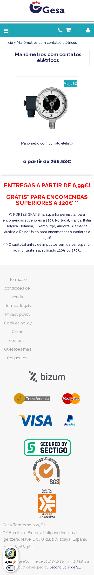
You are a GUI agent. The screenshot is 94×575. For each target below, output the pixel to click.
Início (9, 43)
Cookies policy (18, 323)
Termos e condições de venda (17, 288)
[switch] (10, 568)
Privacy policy (17, 314)
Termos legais (18, 305)
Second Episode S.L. (65, 567)
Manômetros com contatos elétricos (47, 43)
